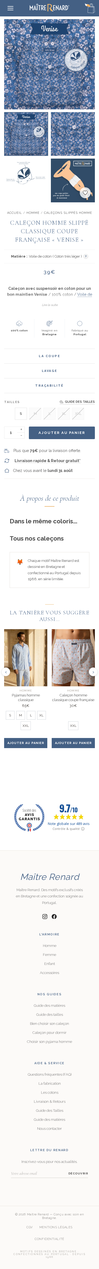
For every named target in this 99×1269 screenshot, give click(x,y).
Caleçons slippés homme (68, 213)
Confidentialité (49, 1239)
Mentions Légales (56, 1227)
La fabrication (49, 1083)
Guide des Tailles (49, 1110)
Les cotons (49, 1092)
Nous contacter (49, 1129)
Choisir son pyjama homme (49, 1042)
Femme (49, 955)
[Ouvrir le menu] (10, 8)
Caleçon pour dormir (49, 1033)
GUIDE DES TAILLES (80, 402)
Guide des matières (49, 1005)
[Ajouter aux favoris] (85, 192)
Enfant (49, 964)
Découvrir (78, 1173)
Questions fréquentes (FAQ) (50, 1074)
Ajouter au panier (61, 433)
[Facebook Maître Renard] (54, 916)
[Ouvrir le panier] (90, 8)
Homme (33, 213)
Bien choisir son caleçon (49, 1024)
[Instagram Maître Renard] (44, 916)
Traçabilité (49, 385)
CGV (29, 1227)
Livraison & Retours (49, 1101)
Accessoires (49, 973)
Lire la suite (49, 305)
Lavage (49, 371)
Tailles (12, 402)
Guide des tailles (49, 1015)
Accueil (14, 213)
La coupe (49, 356)
